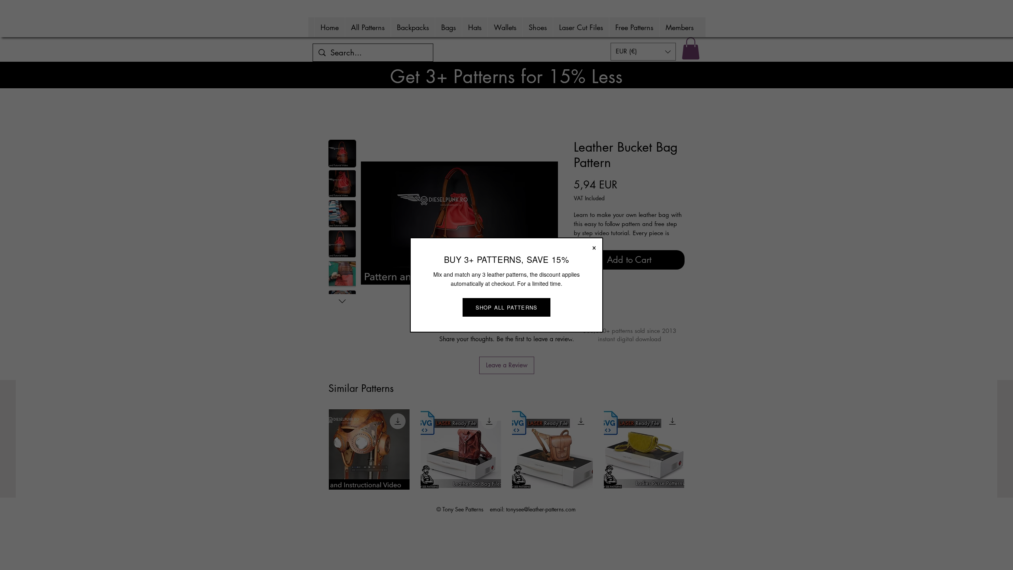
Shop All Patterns (506, 307)
